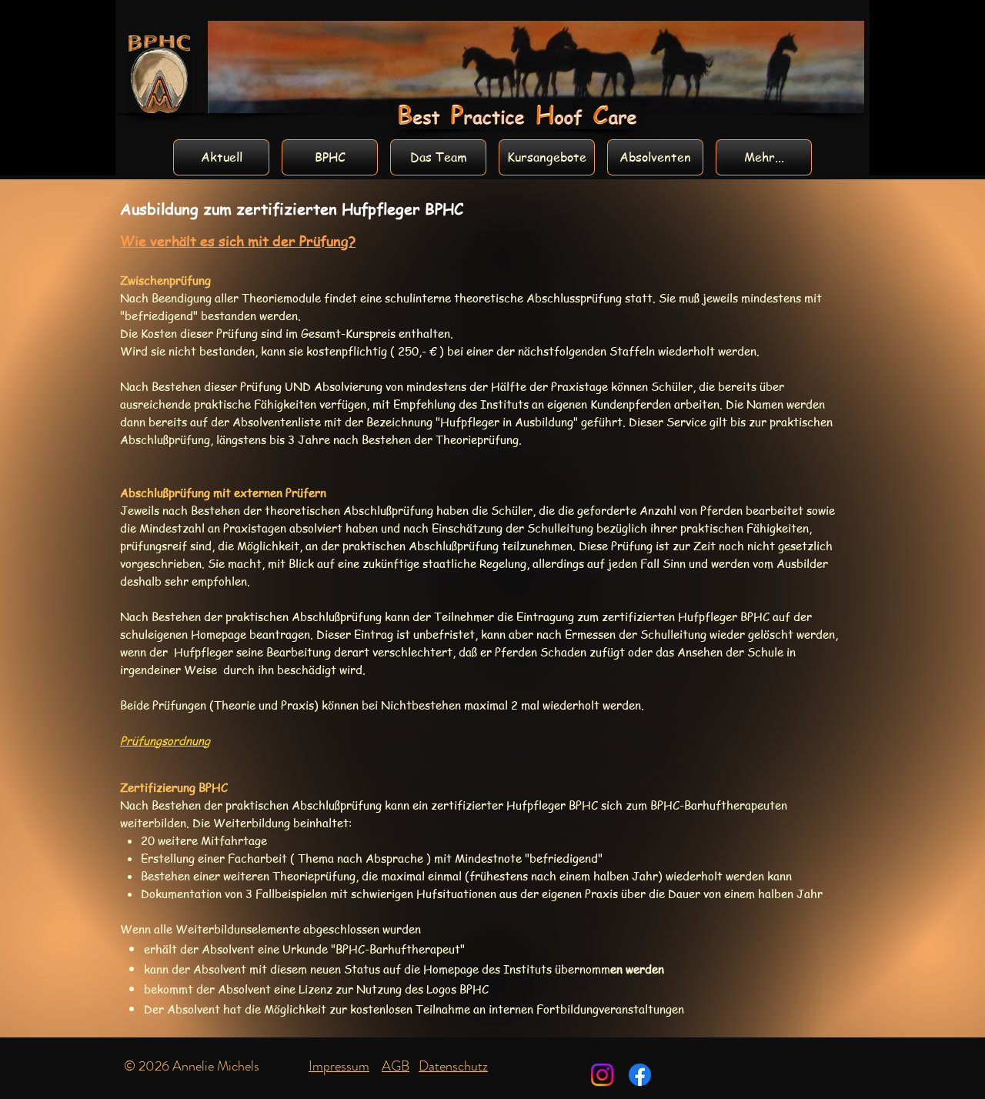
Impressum (339, 1066)
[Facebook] (640, 1075)
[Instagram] (602, 1075)
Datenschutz (453, 1066)
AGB (395, 1066)
